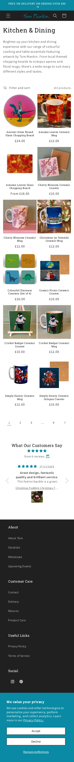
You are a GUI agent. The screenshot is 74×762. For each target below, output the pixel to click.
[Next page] (64, 422)
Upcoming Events (19, 566)
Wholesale (15, 557)
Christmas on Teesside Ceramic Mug (54, 239)
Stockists (14, 547)
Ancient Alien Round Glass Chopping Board (20, 133)
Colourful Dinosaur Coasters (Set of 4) (20, 292)
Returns (13, 611)
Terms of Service (19, 656)
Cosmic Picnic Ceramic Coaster (54, 292)
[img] (37, 451)
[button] (8, 15)
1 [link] (9, 423)
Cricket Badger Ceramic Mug (54, 345)
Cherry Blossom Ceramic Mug (20, 239)
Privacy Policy (17, 646)
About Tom (15, 538)
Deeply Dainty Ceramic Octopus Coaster (54, 397)
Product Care (17, 620)
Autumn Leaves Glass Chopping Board (20, 186)
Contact (13, 592)
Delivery (13, 601)
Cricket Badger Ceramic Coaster (20, 345)
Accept (36, 731)
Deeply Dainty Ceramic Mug (20, 397)
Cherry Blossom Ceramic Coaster (54, 186)
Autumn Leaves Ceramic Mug (54, 133)
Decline (36, 741)
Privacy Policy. (33, 720)
